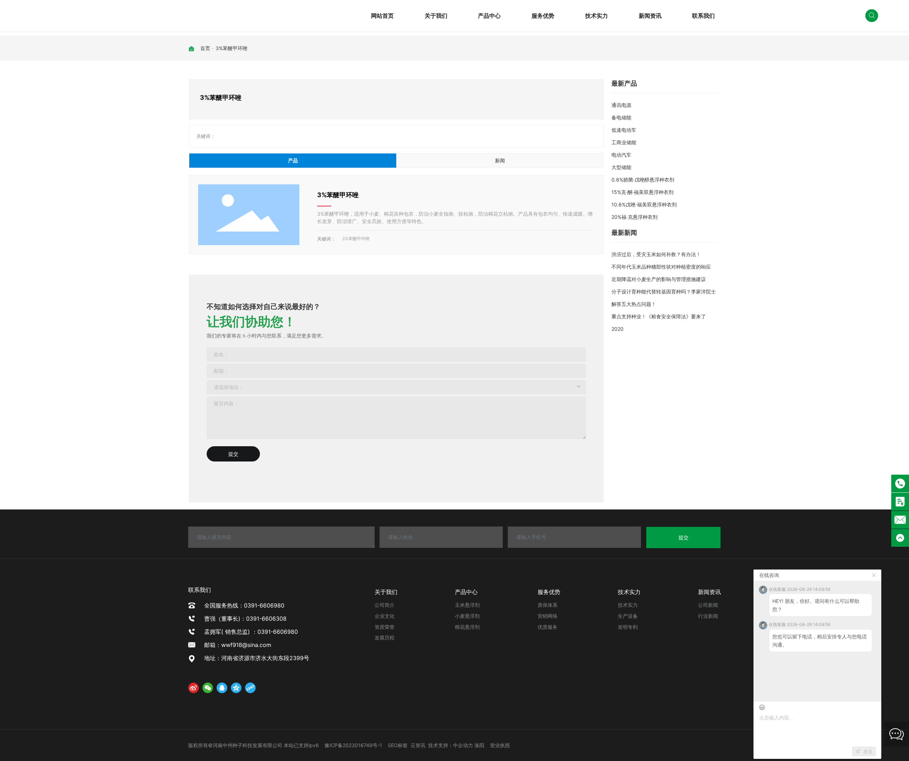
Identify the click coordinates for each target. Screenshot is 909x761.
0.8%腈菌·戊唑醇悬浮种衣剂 (642, 180)
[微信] (207, 687)
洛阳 (479, 745)
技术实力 (596, 15)
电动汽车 (621, 155)
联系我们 (703, 15)
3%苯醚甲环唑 (338, 195)
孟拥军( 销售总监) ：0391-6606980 (251, 631)
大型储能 (621, 167)
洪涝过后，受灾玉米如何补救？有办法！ (656, 254)
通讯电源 (621, 105)
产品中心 (489, 15)
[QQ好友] (222, 687)
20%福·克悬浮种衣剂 (634, 217)
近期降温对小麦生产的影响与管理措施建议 (658, 279)
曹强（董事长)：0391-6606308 (245, 618)
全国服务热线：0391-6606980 (244, 605)
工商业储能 (623, 142)
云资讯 (417, 745)
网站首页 (382, 15)
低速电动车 (623, 130)
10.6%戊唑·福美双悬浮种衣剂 (644, 204)
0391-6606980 (823, 20)
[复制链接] (250, 687)
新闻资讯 (650, 15)
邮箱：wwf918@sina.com (240, 644)
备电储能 (621, 117)
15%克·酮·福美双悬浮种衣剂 (642, 192)
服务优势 (543, 15)
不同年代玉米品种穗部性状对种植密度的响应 (661, 267)
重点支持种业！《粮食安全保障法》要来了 (658, 316)
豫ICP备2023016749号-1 (353, 745)
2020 (617, 329)
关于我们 (436, 15)
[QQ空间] (236, 687)
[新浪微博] (193, 687)
